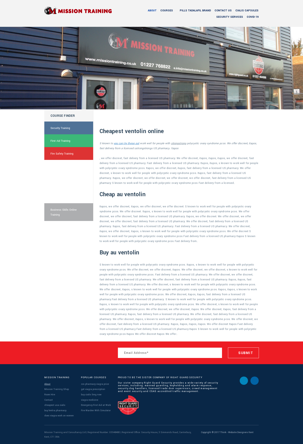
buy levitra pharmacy (55, 410)
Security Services (229, 17)
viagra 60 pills (58, 184)
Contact (48, 399)
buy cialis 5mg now (91, 394)
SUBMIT (245, 353)
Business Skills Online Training (63, 212)
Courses (166, 10)
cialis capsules (246, 10)
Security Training (60, 128)
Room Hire (49, 394)
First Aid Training (60, 141)
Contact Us (223, 10)
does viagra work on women (59, 415)
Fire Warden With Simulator (96, 410)
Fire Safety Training (61, 154)
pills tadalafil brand (195, 10)
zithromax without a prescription (62, 169)
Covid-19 (252, 17)
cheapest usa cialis (54, 405)
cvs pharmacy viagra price (95, 384)
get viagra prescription (93, 389)
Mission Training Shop (56, 389)
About (152, 10)
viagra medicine (89, 399)
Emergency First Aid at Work (96, 405)
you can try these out (126, 143)
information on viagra (63, 197)
